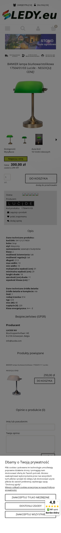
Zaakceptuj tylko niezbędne (30, 497)
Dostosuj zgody (31, 506)
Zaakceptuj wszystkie (30, 514)
